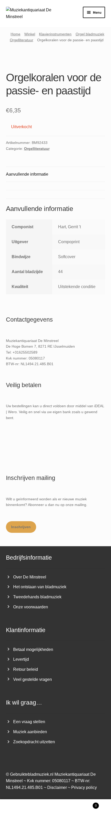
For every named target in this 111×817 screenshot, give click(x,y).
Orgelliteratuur (21, 40)
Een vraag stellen (29, 722)
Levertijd (21, 659)
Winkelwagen (85, 803)
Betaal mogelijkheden (33, 649)
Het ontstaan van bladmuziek (39, 587)
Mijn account (18, 808)
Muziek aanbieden (30, 732)
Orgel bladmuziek (90, 34)
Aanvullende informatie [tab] (27, 174)
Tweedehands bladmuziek (37, 597)
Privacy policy (84, 787)
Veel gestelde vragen (32, 679)
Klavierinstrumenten (55, 34)
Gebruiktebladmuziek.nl (31, 774)
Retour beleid (25, 669)
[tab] (55, 186)
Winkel (29, 34)
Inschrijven (21, 527)
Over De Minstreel (29, 577)
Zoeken (55, 808)
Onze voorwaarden (30, 607)
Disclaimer (57, 787)
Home (15, 34)
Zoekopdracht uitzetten (34, 742)
